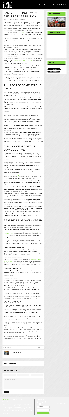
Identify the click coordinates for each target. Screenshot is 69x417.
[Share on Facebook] (5, 343)
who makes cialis (21, 32)
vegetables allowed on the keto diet (23, 60)
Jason (16, 19)
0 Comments (22, 19)
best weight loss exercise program (14, 175)
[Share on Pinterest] (8, 343)
